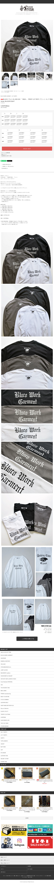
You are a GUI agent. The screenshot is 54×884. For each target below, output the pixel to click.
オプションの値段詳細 (5, 152)
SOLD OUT (27, 149)
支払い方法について (9, 875)
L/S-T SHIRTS (7, 92)
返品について (3, 154)
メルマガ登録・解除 (47, 875)
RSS (28, 877)
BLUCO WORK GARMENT (6, 96)
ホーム (2, 92)
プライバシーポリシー (39, 875)
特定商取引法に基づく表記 (6, 155)
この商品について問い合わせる (8, 166)
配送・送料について (17, 875)
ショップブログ (24, 877)
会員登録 (29, 866)
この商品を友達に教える (6, 164)
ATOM (31, 877)
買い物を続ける (5, 168)
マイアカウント (3, 866)
